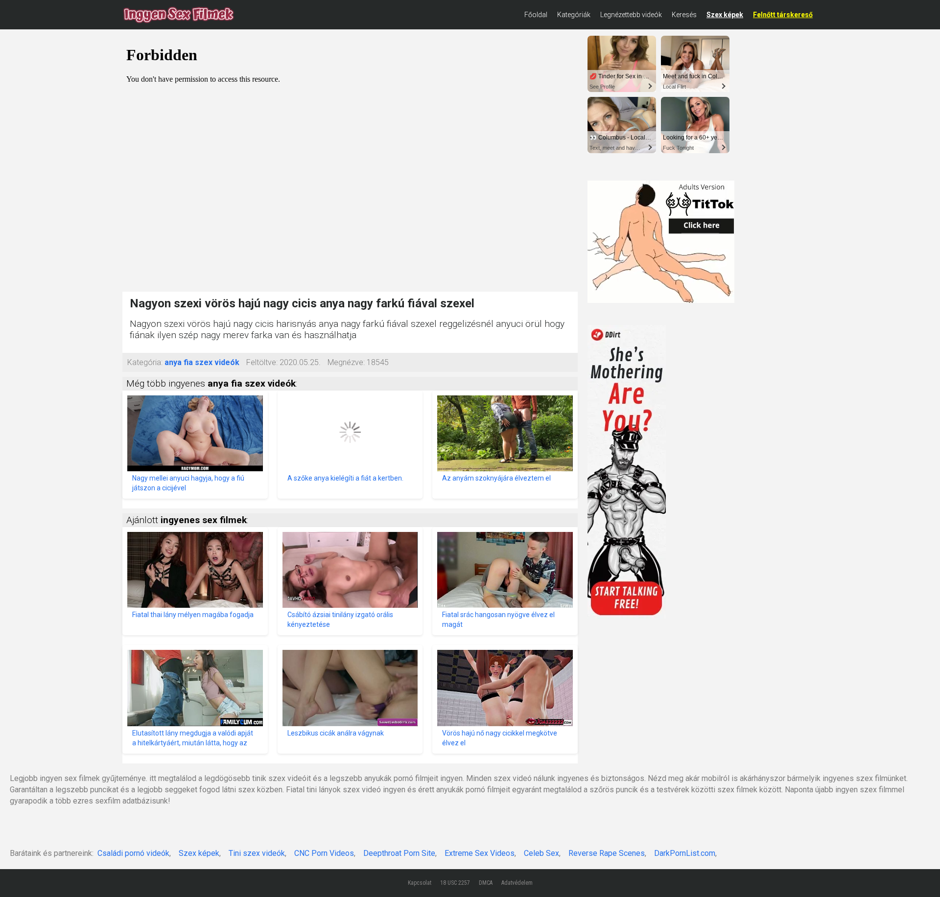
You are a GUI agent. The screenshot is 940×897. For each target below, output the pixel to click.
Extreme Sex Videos (480, 853)
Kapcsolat (419, 882)
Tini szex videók (257, 853)
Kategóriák (573, 15)
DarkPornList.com (684, 853)
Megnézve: (346, 362)
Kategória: (145, 362)
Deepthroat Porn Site (399, 853)
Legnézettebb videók (631, 15)
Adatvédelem (517, 882)
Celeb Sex (541, 853)
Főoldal (535, 15)
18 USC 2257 (455, 882)
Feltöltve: (262, 362)
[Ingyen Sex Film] (178, 14)
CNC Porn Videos (324, 853)
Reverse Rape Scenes (606, 853)
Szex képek (724, 15)
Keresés (684, 15)
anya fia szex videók (201, 362)
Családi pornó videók (133, 853)
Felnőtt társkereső (783, 15)
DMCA (486, 882)
